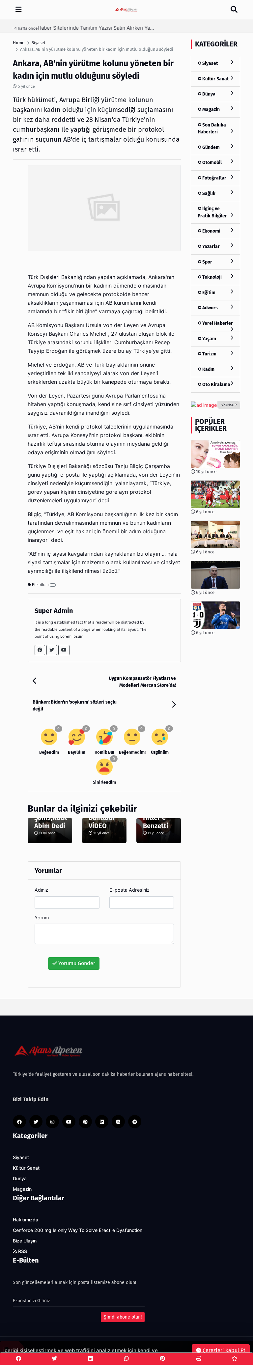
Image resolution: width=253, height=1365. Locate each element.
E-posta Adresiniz (129, 890)
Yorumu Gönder (76, 963)
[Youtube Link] (64, 650)
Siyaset (209, 63)
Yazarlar (210, 246)
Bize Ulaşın (25, 1240)
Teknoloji (211, 277)
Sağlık (208, 193)
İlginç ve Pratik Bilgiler (212, 212)
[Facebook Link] (40, 650)
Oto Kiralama (215, 384)
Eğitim (208, 292)
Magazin (210, 109)
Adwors (209, 308)
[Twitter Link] (51, 650)
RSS (22, 1251)
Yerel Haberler (217, 323)
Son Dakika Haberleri (212, 128)
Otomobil (211, 162)
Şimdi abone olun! (123, 1317)
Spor (206, 262)
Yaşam (208, 339)
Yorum (42, 917)
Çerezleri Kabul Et (223, 1350)
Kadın (207, 369)
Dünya (208, 94)
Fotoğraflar (213, 178)
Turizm (208, 354)
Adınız (41, 890)
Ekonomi (210, 231)
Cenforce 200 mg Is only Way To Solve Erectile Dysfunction (77, 1230)
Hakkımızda (25, 1219)
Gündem (210, 147)
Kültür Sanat (215, 79)
